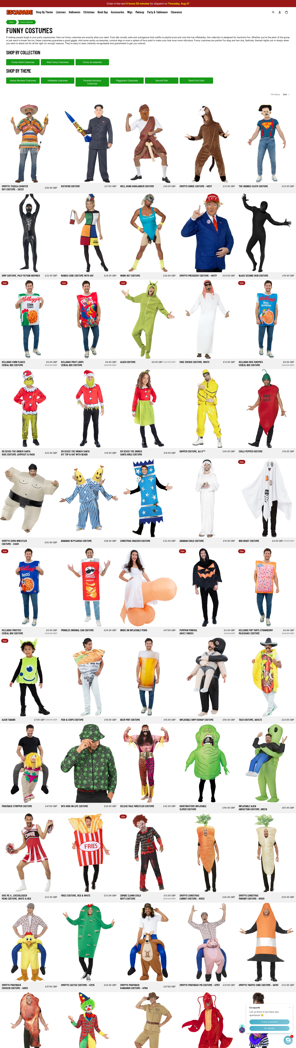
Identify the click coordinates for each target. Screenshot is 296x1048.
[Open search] (273, 12)
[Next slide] (54, 143)
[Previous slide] (4, 143)
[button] (286, 94)
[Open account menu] (279, 12)
